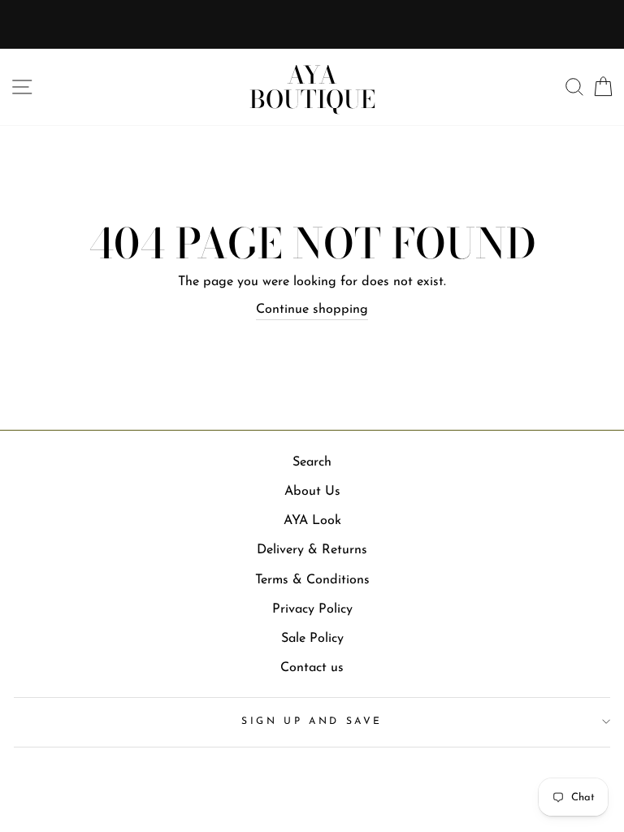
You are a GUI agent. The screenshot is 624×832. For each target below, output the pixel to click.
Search (312, 462)
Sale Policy (312, 638)
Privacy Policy (312, 609)
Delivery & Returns (312, 550)
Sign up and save (312, 721)
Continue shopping (312, 309)
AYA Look (312, 520)
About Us (312, 491)
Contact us (312, 667)
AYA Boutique (312, 87)
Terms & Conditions (312, 580)
